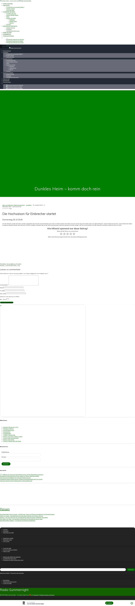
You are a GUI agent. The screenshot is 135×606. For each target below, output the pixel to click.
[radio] (61, 234)
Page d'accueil (8, 3)
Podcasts (9, 29)
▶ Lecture (109, 603)
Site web (2, 293)
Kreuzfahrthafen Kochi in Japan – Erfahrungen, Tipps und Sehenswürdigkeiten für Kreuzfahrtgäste (27, 514)
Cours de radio (10, 10)
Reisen (5, 509)
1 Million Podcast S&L (9, 435)
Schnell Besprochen (8, 430)
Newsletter (6, 580)
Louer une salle (7, 583)
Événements (7, 34)
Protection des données (17, 573)
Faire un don (7, 32)
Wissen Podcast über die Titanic (12, 441)
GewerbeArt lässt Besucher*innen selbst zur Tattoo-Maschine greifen (19, 476)
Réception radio (7, 540)
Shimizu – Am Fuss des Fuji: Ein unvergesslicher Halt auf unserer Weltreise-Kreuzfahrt (24, 517)
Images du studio (11, 18)
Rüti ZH (11, 23)
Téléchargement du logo (9, 582)
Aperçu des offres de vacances (12, 557)
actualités (28, 205)
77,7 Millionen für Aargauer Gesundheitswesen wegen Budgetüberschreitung (21, 474)
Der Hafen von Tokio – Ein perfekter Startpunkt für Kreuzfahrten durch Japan (21, 519)
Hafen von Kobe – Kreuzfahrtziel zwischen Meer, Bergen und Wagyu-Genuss (21, 516)
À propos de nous (9, 12)
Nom (1, 287)
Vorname (4, 457)
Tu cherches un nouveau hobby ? (15, 7)
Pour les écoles (8, 36)
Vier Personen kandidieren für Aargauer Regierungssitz (15, 477)
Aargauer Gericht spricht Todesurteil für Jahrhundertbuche (16, 481)
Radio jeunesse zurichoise (47, 595)
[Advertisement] (41, 250)
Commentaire (4, 285)
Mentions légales (4, 573)
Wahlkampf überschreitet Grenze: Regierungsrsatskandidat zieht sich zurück (21, 479)
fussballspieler (7, 433)
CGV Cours (6, 541)
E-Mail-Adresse (5, 452)
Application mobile (8, 538)
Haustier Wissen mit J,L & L (10, 427)
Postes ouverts (10, 8)
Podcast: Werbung (8, 428)
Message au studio (8, 532)
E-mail (2, 290)
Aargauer (36, 595)
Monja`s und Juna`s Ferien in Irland (12, 436)
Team (7, 16)
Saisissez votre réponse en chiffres (9, 296)
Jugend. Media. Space (12, 15)
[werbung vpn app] (43, 416)
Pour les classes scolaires (10, 550)
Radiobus (12, 20)
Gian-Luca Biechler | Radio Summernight (13, 205)
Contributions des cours (12, 31)
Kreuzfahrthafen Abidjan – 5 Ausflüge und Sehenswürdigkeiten (17, 520)
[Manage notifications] (132, 603)
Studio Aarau (13, 21)
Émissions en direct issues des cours (13, 560)
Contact (8, 24)
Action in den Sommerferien (11, 438)
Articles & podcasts (10, 26)
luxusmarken (6, 432)
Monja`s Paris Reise (8, 439)
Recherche (131, 569)
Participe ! (6, 5)
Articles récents (10, 28)
